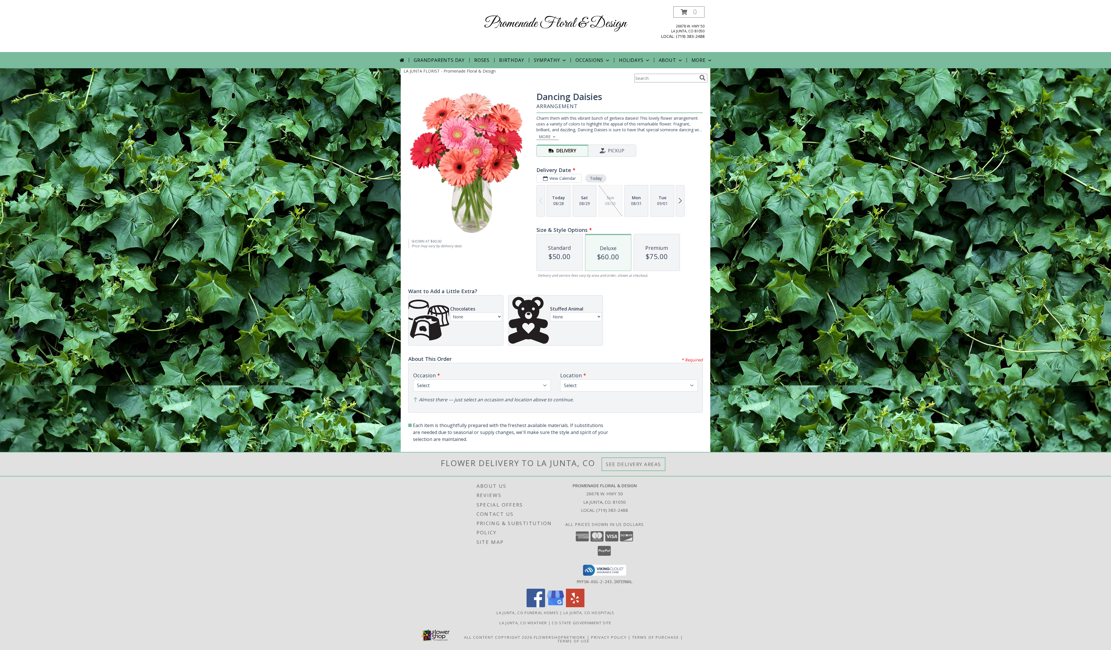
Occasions (589, 60)
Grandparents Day (439, 60)
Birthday (511, 60)
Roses (482, 60)
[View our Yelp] (575, 605)
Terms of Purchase (655, 637)
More (698, 60)
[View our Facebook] (536, 605)
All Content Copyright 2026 (498, 637)
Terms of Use (574, 641)
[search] (702, 78)
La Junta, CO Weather (523, 622)
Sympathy (547, 60)
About (667, 60)
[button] (689, 12)
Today (596, 178)
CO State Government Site (581, 622)
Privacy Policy (609, 637)
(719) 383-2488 (690, 36)
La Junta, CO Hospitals (589, 612)
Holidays (631, 60)
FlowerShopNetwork (560, 637)
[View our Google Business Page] (555, 605)
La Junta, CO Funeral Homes (527, 612)
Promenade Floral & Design (555, 23)
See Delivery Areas (633, 464)
